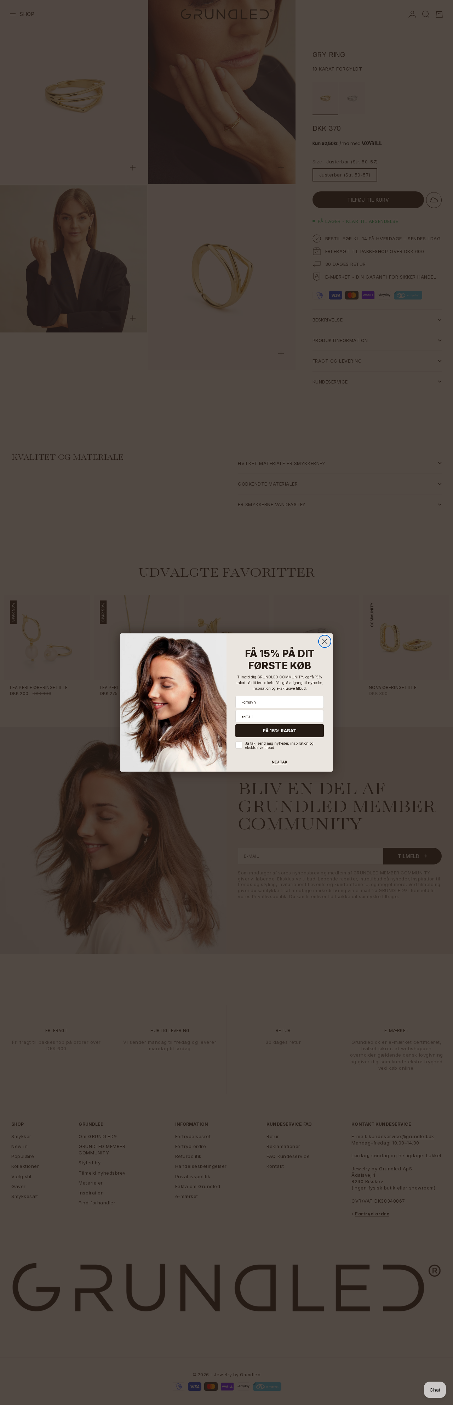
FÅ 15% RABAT (280, 730)
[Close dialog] (325, 641)
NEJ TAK (279, 762)
